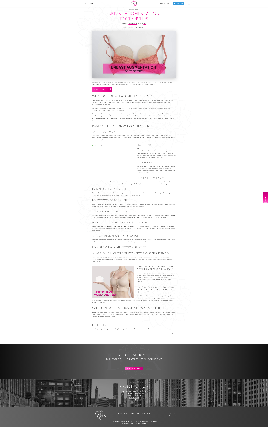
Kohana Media (153, 421)
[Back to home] (134, 3)
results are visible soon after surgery (154, 296)
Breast (133, 413)
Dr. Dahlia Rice (132, 23)
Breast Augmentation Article (137, 27)
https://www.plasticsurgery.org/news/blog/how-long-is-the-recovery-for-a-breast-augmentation (122, 329)
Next (173, 334)
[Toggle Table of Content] (108, 89)
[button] (189, 3)
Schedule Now (164, 4)
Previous (96, 334)
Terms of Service (135, 423)
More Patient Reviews (134, 368)
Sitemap (143, 423)
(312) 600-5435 (88, 4)
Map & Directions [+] (134, 400)
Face (143, 413)
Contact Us (139, 416)
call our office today (116, 314)
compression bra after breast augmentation (116, 226)
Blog (144, 23)
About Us (126, 413)
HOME (120, 413)
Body (138, 413)
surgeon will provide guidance (131, 217)
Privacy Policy (125, 423)
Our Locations (129, 416)
